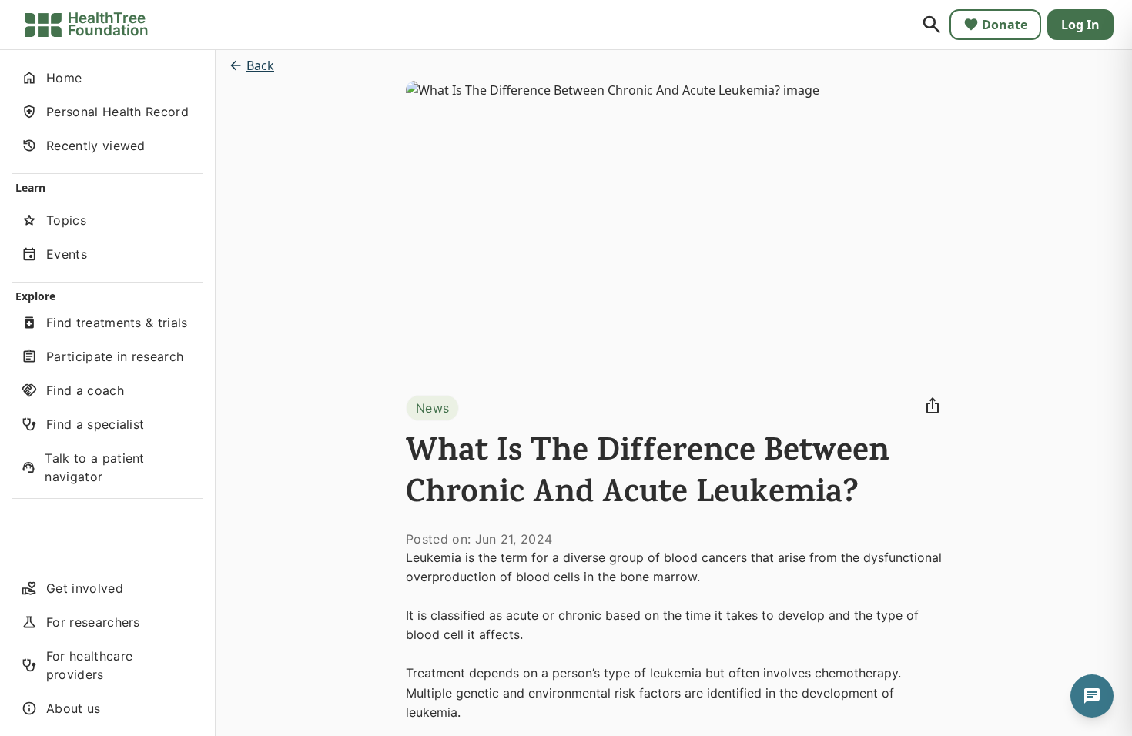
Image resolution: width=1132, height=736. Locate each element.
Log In (1080, 24)
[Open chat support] (1092, 696)
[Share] (932, 405)
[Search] (931, 24)
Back (260, 65)
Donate (1004, 24)
